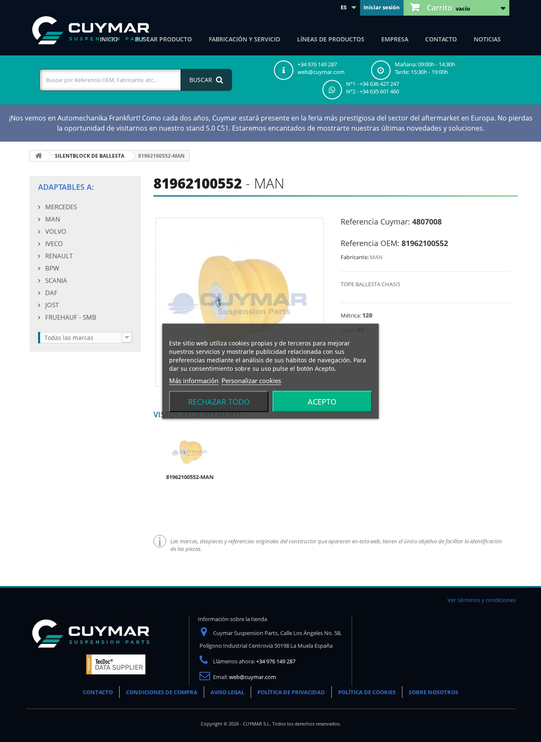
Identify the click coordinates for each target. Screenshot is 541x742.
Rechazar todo (219, 401)
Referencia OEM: (370, 243)
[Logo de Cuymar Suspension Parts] (91, 648)
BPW (51, 268)
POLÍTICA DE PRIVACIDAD (291, 692)
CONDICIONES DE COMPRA (161, 692)
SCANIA (55, 280)
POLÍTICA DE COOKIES (367, 692)
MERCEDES (60, 207)
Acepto (322, 401)
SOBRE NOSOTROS (433, 692)
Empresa (394, 39)
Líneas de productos (330, 39)
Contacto (441, 39)
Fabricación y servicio (244, 39)
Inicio (109, 39)
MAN (52, 219)
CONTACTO (98, 692)
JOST (51, 305)
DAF (50, 292)
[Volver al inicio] (38, 156)
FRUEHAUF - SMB (70, 317)
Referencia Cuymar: (375, 221)
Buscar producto (163, 39)
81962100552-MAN (190, 477)
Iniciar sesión (381, 7)
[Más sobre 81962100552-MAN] (189, 452)
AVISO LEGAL (227, 692)
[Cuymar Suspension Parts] (91, 30)
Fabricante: (355, 257)
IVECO (53, 243)
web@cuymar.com (252, 677)
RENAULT (58, 256)
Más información (194, 380)
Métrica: (351, 315)
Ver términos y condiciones (482, 600)
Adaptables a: (66, 187)
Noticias (487, 39)
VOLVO (55, 231)
